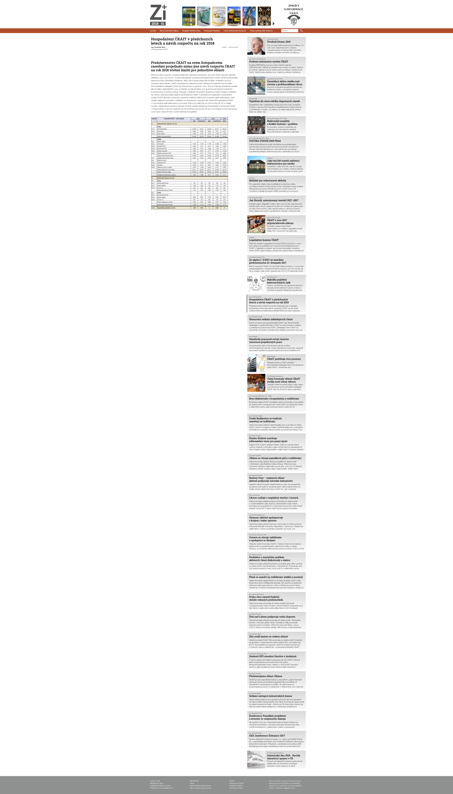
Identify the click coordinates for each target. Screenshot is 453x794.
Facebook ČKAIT (236, 783)
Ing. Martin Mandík (255, 614)
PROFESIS (194, 781)
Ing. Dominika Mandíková (257, 59)
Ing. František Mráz (158, 47)
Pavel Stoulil (253, 98)
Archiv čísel (155, 781)
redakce (269, 158)
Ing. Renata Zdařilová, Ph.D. (258, 535)
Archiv (153, 30)
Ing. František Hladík (273, 217)
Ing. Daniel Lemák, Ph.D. (275, 79)
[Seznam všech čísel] (274, 23)
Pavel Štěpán (253, 336)
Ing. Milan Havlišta (255, 436)
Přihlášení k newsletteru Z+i (161, 788)
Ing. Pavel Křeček (272, 39)
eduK (192, 783)
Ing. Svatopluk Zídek (255, 198)
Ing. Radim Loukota (255, 554)
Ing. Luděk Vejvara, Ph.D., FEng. (277, 118)
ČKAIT (224, 47)
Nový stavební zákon (169, 30)
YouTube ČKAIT (236, 788)
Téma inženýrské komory (261, 30)
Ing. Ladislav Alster (255, 634)
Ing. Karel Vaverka (255, 455)
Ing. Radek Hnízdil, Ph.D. (257, 257)
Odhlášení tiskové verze (160, 786)
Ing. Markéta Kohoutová (275, 376)
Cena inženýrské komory (235, 30)
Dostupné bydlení (212, 30)
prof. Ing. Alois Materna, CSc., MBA (260, 396)
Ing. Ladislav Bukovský (256, 594)
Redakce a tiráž (156, 783)
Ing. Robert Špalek (255, 693)
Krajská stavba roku (191, 30)
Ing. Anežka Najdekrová (256, 515)
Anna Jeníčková (254, 495)
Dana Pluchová (272, 277)
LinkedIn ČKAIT (235, 786)
